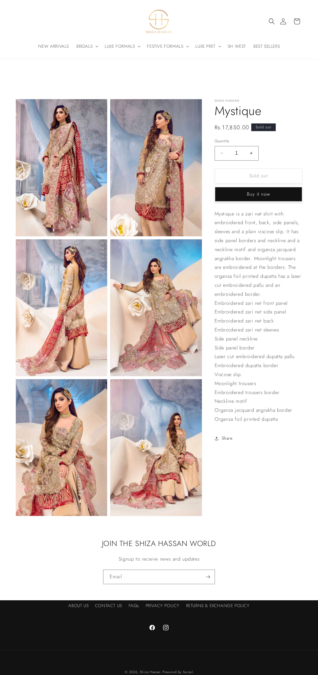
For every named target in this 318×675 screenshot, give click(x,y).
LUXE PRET (205, 46)
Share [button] (227, 438)
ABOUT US (78, 605)
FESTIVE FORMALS (165, 46)
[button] (272, 21)
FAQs (134, 605)
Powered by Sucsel (177, 671)
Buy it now (258, 194)
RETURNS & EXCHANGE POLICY (218, 605)
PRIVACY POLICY (162, 605)
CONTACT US (108, 605)
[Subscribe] (208, 577)
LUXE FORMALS (120, 46)
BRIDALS (84, 46)
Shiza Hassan (150, 671)
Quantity (222, 141)
